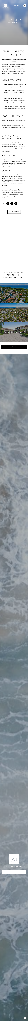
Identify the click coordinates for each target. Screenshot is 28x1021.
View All (14, 347)
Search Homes (14, 211)
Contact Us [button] (14, 872)
